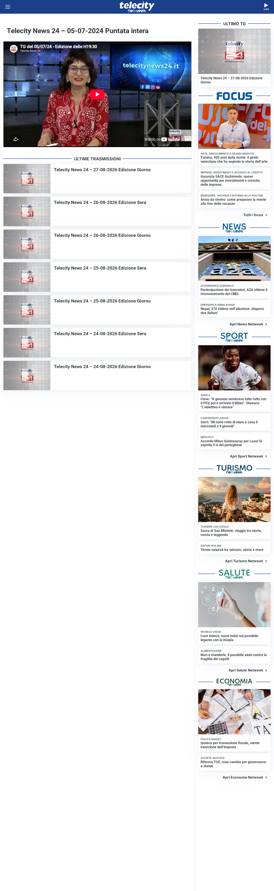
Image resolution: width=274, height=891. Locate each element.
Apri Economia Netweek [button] (243, 777)
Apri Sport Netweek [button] (246, 456)
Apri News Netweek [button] (246, 324)
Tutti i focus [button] (253, 215)
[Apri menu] (8, 7)
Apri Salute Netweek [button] (246, 670)
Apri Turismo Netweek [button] (244, 561)
